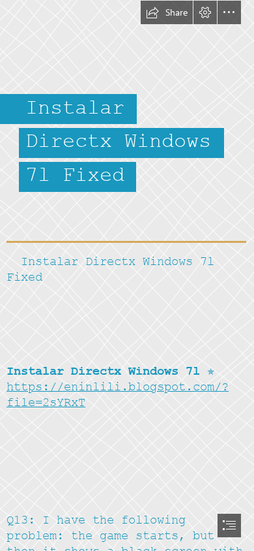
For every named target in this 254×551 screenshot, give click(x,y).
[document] (127, 275)
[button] (167, 12)
